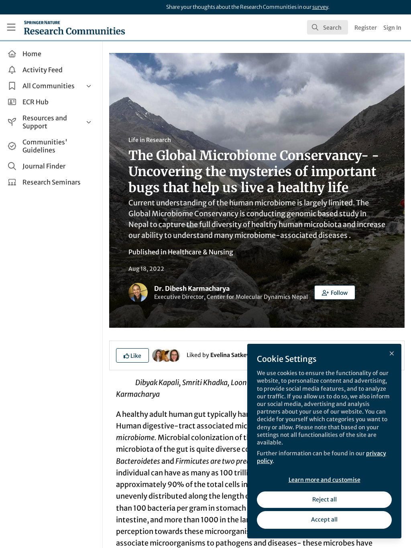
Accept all (324, 519)
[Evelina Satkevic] (158, 355)
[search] (327, 27)
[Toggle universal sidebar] (11, 27)
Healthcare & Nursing (200, 252)
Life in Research (149, 140)
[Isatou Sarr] (166, 355)
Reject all (324, 499)
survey (320, 7)
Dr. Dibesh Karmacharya (192, 288)
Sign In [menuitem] (392, 27)
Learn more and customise (324, 479)
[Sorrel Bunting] (173, 355)
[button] (334, 292)
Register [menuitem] (365, 27)
